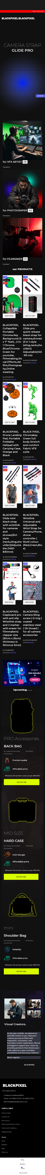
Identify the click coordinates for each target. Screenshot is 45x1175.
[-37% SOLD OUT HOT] (12, 571)
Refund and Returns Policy (11, 1124)
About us (5, 1152)
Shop (3, 1141)
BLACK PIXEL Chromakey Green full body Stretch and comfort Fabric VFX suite (31, 441)
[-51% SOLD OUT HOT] (12, 285)
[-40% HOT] (12, 391)
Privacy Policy (6, 1113)
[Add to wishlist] (11, 321)
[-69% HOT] (32, 285)
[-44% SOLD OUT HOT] (32, 571)
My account (6, 1120)
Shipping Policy (7, 1132)
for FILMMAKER (8, 650)
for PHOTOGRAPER (30, 360)
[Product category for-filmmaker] (22, 241)
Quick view (5, 321)
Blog (3, 1148)
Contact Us (6, 1117)
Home (4, 1137)
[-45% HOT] (12, 474)
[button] (30, 316)
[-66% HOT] (32, 391)
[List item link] (22, 1098)
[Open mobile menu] (22, 15)
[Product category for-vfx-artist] (22, 144)
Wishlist (4, 1145)
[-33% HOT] (32, 474)
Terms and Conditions (9, 1128)
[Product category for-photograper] (22, 193)
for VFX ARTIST (8, 377)
